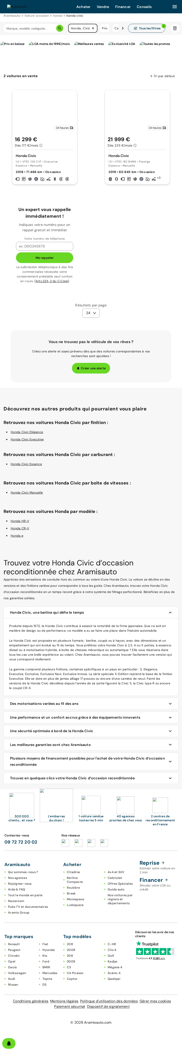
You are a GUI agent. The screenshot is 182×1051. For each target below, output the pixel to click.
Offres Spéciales (120, 884)
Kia (44, 956)
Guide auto (116, 889)
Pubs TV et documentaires (28, 907)
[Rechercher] (59, 28)
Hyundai (48, 950)
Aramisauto (12, 16)
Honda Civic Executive (27, 439)
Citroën (14, 956)
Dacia (12, 967)
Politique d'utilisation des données (109, 1001)
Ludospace (75, 905)
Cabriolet (115, 878)
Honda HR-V (20, 521)
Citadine (73, 872)
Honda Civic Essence (26, 464)
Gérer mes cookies (155, 1001)
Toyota (47, 979)
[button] (93, 28)
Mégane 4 (115, 967)
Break (71, 893)
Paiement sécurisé (69, 1006)
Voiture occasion (36, 16)
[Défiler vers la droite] (122, 28)
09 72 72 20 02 (21, 842)
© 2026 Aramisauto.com (90, 1022)
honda (57, 16)
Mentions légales (64, 1001)
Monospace (75, 899)
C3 (69, 967)
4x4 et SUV (116, 872)
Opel (11, 961)
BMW (46, 967)
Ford (45, 961)
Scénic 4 (114, 973)
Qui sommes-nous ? (23, 872)
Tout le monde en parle (25, 895)
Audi (11, 979)
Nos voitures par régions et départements (120, 899)
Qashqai (114, 979)
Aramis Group (18, 912)
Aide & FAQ (16, 889)
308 (70, 956)
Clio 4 (112, 950)
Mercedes (49, 973)
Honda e (17, 536)
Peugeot (14, 950)
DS (44, 985)
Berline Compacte (75, 880)
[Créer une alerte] (9, 1043)
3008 (71, 961)
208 (70, 944)
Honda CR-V (20, 528)
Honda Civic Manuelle (27, 492)
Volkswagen (17, 973)
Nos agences (17, 878)
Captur (72, 979)
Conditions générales (30, 1001)
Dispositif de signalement (108, 1006)
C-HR (112, 944)
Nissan (13, 985)
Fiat (45, 944)
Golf (111, 956)
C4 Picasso (75, 973)
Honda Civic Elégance (27, 432)
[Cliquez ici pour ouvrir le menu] (174, 6)
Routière (73, 888)
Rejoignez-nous (20, 884)
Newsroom (16, 901)
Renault (14, 944)
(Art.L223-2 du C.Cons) (52, 281)
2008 (71, 950)
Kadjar (113, 961)
